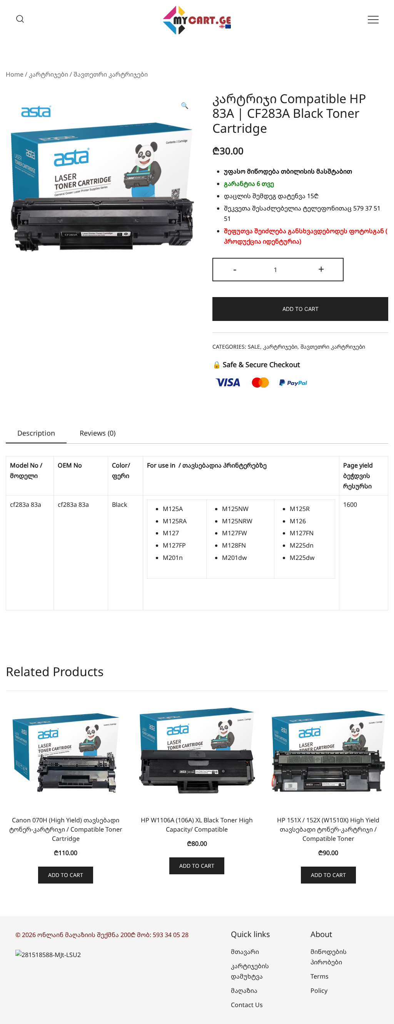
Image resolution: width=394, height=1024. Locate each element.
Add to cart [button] (65, 875)
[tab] (36, 433)
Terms (320, 976)
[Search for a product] (20, 19)
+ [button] (321, 269)
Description (36, 433)
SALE (254, 346)
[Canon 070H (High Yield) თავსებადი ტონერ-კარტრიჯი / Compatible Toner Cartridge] (65, 750)
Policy (319, 990)
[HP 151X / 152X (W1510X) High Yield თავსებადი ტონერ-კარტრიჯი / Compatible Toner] (328, 750)
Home (14, 74)
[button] (185, 105)
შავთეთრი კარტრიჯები (110, 74)
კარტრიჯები (48, 74)
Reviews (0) (97, 433)
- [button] (235, 269)
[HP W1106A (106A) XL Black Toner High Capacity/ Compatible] (197, 750)
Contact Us (247, 1005)
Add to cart (300, 309)
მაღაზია (244, 990)
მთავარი (245, 951)
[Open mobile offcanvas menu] (373, 19)
